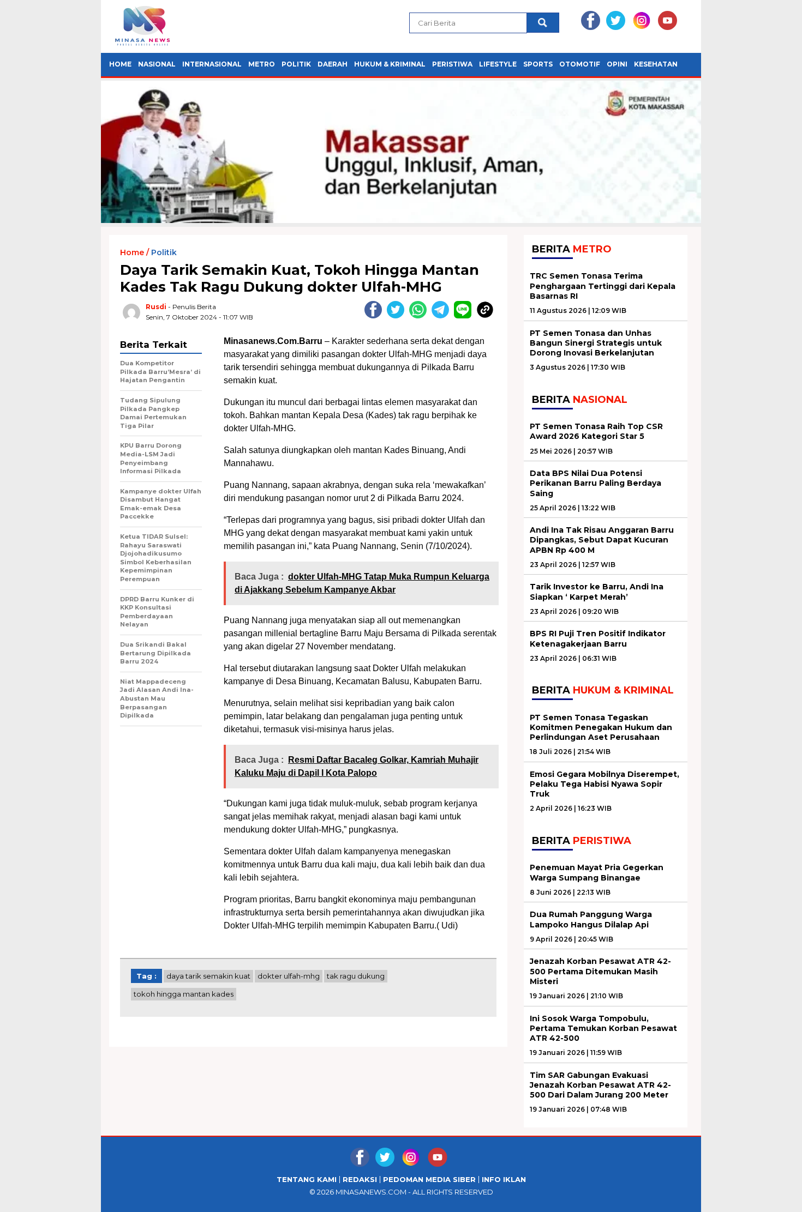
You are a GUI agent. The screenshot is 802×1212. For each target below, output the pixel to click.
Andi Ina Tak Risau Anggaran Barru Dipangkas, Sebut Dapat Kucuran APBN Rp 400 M (602, 539)
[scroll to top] (769, 1195)
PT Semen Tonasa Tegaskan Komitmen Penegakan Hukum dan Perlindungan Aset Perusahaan (601, 727)
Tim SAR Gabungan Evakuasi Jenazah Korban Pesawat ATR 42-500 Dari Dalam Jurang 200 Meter (600, 1085)
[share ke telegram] (443, 316)
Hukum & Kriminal (390, 64)
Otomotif (579, 64)
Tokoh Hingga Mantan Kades (184, 994)
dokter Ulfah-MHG (289, 976)
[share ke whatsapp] (420, 316)
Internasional (212, 64)
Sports (538, 64)
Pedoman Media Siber (429, 1179)
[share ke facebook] (375, 316)
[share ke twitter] (398, 316)
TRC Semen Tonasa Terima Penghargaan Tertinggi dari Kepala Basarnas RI (602, 285)
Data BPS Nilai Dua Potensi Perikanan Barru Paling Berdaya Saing (595, 483)
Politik (296, 64)
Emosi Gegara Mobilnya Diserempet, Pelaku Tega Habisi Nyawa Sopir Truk (604, 784)
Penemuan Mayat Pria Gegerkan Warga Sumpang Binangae (596, 872)
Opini (617, 64)
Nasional (157, 64)
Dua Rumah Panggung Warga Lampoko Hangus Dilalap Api (591, 919)
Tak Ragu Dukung (356, 976)
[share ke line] (465, 316)
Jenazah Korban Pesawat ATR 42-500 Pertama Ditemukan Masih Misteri (600, 971)
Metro (261, 64)
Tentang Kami (307, 1179)
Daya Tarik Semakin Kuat (208, 976)
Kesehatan (656, 64)
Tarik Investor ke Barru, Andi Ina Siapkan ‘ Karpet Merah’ (596, 591)
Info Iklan (504, 1179)
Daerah (333, 64)
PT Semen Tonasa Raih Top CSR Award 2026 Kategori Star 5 (596, 431)
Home (120, 64)
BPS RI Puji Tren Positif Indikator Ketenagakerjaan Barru (598, 638)
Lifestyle (498, 64)
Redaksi (360, 1179)
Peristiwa (452, 64)
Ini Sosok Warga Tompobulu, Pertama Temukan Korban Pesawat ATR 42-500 (603, 1028)
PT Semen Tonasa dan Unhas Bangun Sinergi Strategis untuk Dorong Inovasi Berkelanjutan (596, 343)
